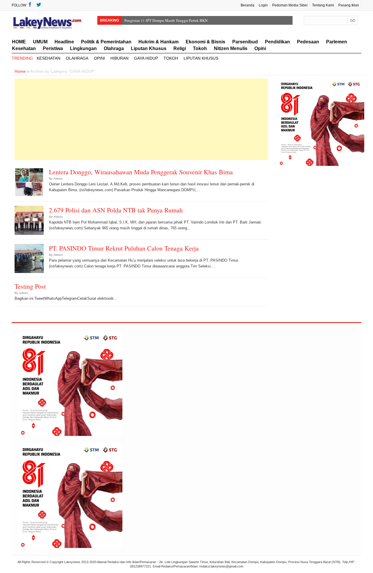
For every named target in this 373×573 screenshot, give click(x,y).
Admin (58, 178)
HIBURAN (119, 58)
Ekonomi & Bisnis (205, 41)
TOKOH (170, 58)
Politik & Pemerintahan (106, 41)
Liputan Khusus (148, 48)
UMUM (40, 41)
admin (23, 293)
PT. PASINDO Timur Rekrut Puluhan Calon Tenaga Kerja (124, 248)
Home (20, 71)
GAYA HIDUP (146, 58)
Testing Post (30, 286)
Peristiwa (53, 48)
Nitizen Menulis (230, 48)
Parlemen (336, 41)
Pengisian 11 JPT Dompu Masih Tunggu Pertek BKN (165, 20)
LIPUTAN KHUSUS (201, 58)
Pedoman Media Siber (290, 5)
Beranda (247, 5)
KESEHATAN (48, 58)
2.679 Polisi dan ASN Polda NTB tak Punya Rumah (116, 210)
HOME (19, 41)
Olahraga (114, 48)
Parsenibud (245, 41)
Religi (179, 48)
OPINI (99, 58)
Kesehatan (24, 48)
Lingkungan (83, 48)
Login (263, 5)
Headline (64, 41)
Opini (260, 48)
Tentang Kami (323, 5)
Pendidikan (277, 41)
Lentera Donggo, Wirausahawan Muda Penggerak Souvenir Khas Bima (141, 172)
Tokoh (200, 48)
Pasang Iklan (348, 5)
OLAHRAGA (77, 58)
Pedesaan (308, 41)
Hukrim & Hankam (158, 41)
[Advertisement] (141, 119)
